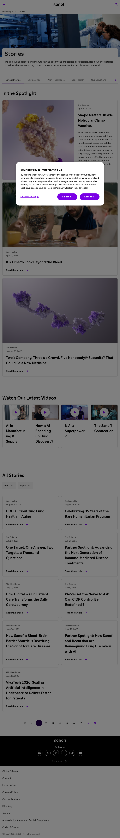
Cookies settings (29, 197)
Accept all (89, 197)
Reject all (67, 197)
